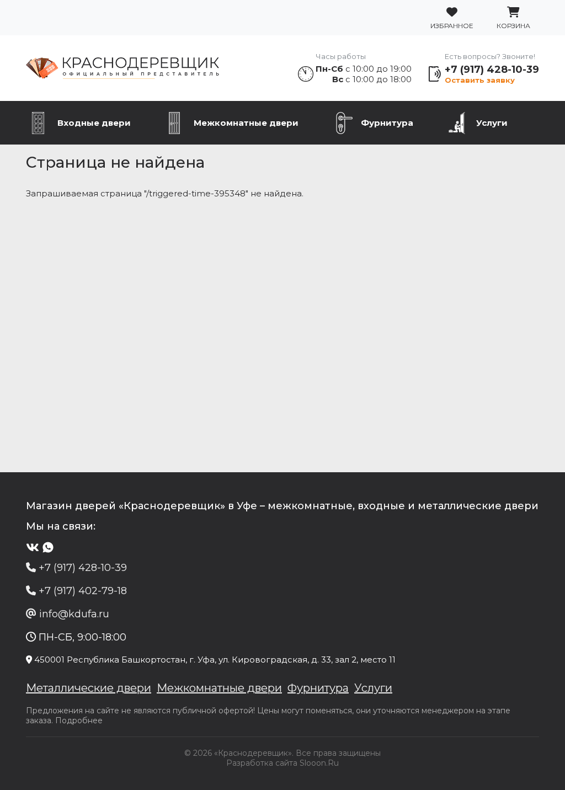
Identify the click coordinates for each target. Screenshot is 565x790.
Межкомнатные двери (246, 123)
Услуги (492, 123)
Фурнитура (387, 123)
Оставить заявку (480, 80)
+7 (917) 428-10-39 (492, 69)
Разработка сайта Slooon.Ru (282, 763)
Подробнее (79, 720)
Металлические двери (88, 688)
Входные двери (94, 123)
